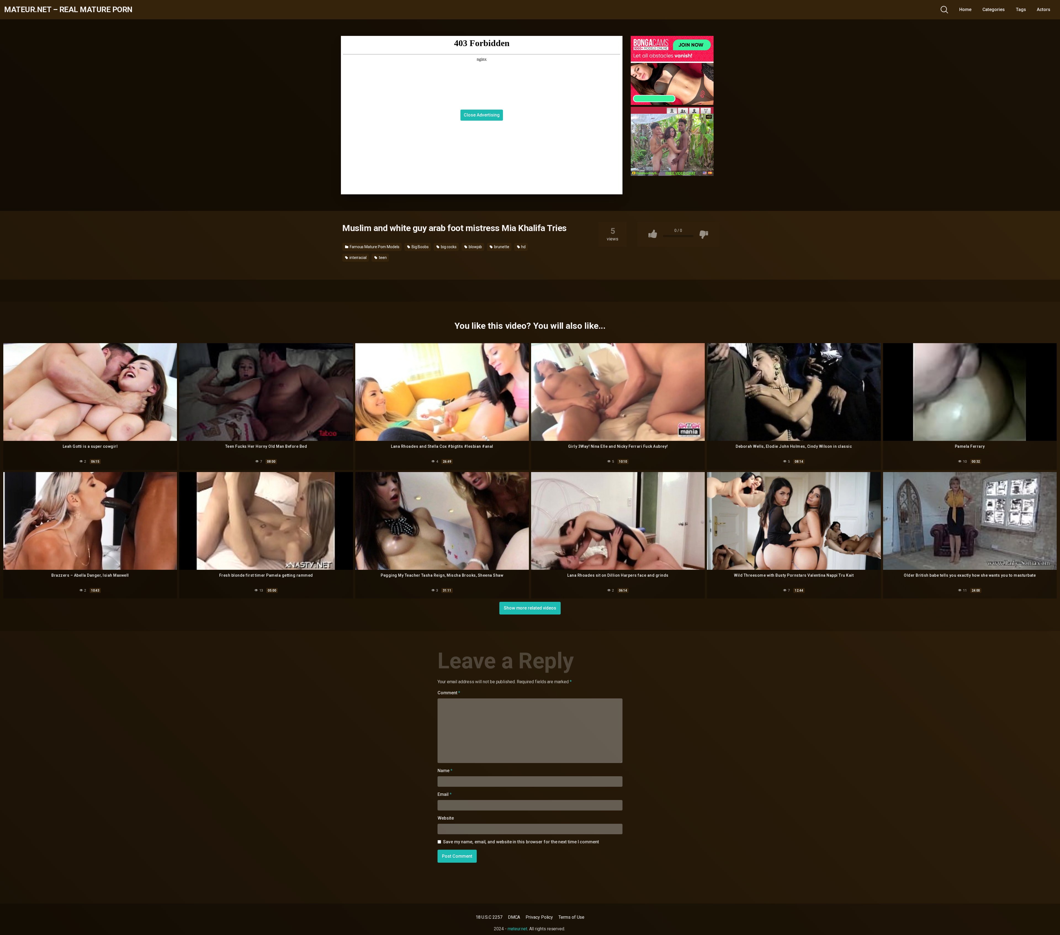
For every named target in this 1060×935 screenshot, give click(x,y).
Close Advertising (482, 115)
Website (446, 818)
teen (382, 257)
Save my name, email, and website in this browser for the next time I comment (521, 841)
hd (523, 247)
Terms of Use (571, 917)
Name (445, 770)
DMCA (514, 917)
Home (965, 9)
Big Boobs (420, 247)
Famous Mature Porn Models (374, 247)
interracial (358, 257)
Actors (1043, 9)
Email (444, 794)
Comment (449, 692)
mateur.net (517, 928)
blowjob (475, 247)
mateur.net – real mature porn (68, 9)
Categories (993, 9)
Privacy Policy (539, 917)
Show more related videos (530, 608)
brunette (501, 247)
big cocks (448, 247)
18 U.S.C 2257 (489, 917)
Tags (1021, 9)
